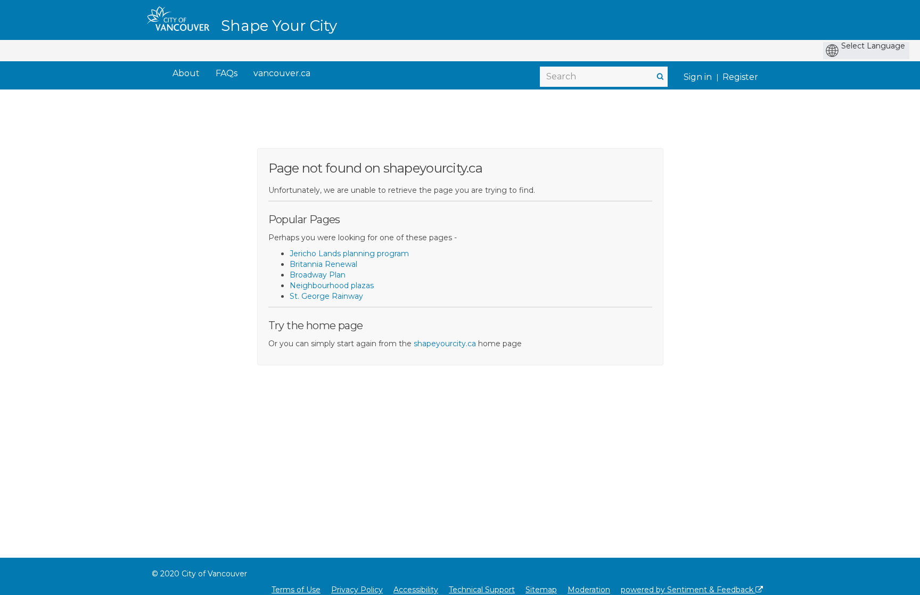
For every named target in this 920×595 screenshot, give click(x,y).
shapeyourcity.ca (445, 343)
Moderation (589, 589)
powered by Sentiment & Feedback (688, 589)
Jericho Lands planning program (349, 253)
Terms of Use (296, 589)
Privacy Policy (357, 589)
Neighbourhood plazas (332, 285)
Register (740, 77)
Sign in (698, 77)
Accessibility (415, 589)
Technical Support (482, 589)
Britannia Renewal (323, 264)
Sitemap (541, 589)
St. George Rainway (326, 296)
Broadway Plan (318, 275)
